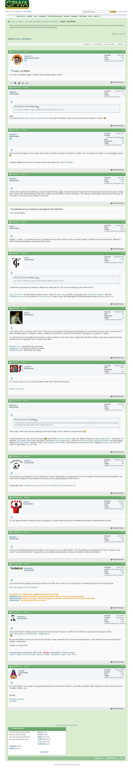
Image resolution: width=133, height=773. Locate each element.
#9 (123, 400)
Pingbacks (12, 746)
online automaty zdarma (51, 442)
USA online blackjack (96, 295)
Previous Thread (61, 725)
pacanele (90, 442)
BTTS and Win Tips (53, 486)
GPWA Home (111, 758)
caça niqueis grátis (24, 441)
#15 (123, 666)
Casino (65, 652)
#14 (123, 612)
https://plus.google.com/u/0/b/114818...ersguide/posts (29, 634)
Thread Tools (97, 44)
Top (121, 758)
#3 (123, 130)
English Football (15, 654)
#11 (123, 497)
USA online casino (45, 296)
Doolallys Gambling (16, 699)
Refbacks (12, 748)
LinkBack (86, 44)
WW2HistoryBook (16, 350)
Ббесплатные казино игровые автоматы (93, 441)
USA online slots (59, 295)
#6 (123, 253)
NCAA (74, 654)
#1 (123, 51)
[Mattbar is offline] (16, 506)
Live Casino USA (15, 295)
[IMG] (40, 737)
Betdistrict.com (15, 346)
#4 (123, 174)
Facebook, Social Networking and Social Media (41, 21)
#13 (123, 564)
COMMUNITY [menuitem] (42, 16)
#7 (123, 308)
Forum (13, 21)
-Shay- (11, 213)
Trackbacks (41, 744)
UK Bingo (12, 701)
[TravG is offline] (16, 262)
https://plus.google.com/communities (35, 118)
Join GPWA (27, 11)
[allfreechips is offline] (16, 568)
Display (120, 44)
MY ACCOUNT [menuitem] (21, 16)
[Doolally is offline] (13, 674)
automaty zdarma (22, 442)
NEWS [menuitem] (90, 16)
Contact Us (98, 758)
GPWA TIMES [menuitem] (83, 16)
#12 (123, 532)
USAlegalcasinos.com (17, 296)
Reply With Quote (118, 82)
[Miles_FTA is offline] (16, 60)
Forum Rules (44, 752)
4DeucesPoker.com (106, 296)
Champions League (58, 654)
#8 (123, 362)
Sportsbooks (56, 652)
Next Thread (73, 725)
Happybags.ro (14, 348)
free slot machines (65, 439)
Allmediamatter (15, 598)
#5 (123, 222)
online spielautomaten (62, 441)
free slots (29, 444)
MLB (69, 654)
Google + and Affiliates (22, 39)
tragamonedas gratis (102, 439)
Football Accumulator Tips (34, 486)
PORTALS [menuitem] (66, 16)
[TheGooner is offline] (13, 618)
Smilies (40, 734)
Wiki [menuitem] (35, 16)
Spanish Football (43, 654)
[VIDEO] (40, 739)
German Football (29, 654)
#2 (123, 87)
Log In (18, 11)
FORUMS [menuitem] (29, 16)
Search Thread (109, 44)
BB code (40, 732)
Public (20, 21)
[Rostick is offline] (16, 317)
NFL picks (38, 652)
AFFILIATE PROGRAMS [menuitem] (55, 16)
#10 (123, 456)
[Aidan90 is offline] (16, 464)
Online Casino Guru (16, 389)
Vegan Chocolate (66, 162)
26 (123, 141)
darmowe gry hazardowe (112, 442)
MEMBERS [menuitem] (74, 16)
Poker (72, 652)
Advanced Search (123, 11)
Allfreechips (14, 600)
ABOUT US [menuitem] (96, 16)
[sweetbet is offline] (16, 368)
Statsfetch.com (15, 596)
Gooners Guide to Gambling (20, 652)
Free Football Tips (68, 486)
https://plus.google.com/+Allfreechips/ (23, 587)
